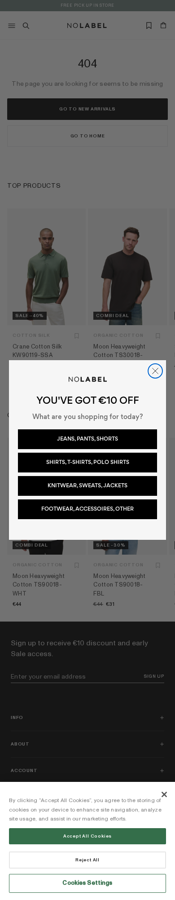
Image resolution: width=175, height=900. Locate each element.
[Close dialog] (155, 371)
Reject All (87, 860)
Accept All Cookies (87, 836)
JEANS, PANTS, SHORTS (87, 438)
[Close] (164, 794)
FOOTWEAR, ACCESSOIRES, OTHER (87, 508)
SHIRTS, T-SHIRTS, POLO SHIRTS (87, 462)
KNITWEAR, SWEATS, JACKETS (87, 485)
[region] (87, 841)
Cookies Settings (87, 883)
